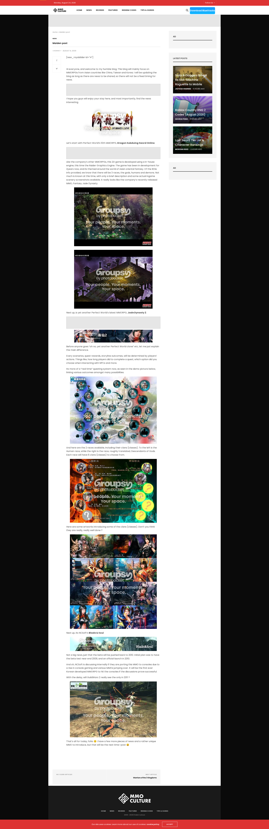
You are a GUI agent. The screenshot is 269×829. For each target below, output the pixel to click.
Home (79, 10)
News (89, 10)
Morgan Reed (181, 149)
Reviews (100, 10)
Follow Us (209, 3)
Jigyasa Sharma (183, 89)
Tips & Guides (147, 10)
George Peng (181, 119)
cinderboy (57, 51)
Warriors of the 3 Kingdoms (145, 777)
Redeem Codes (129, 10)
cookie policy (153, 824)
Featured (113, 10)
